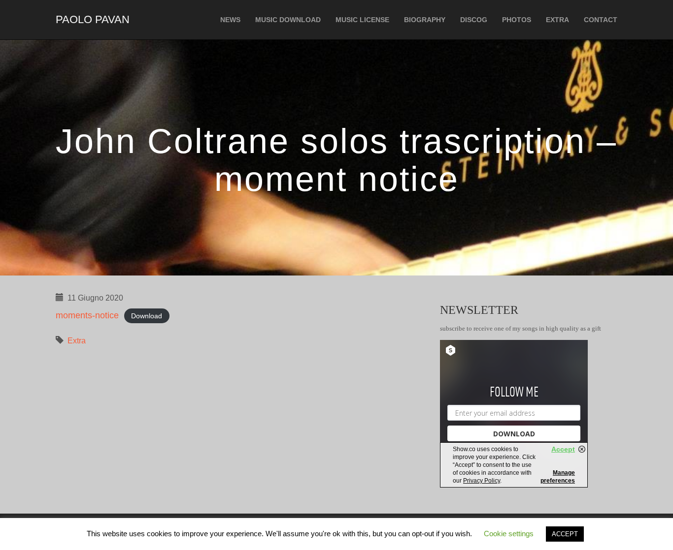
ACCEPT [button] (565, 534)
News (230, 20)
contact (600, 20)
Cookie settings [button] (509, 533)
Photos (516, 20)
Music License (362, 20)
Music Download (288, 20)
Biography (424, 20)
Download (146, 316)
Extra (557, 20)
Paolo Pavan (93, 19)
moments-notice (87, 315)
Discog (473, 20)
